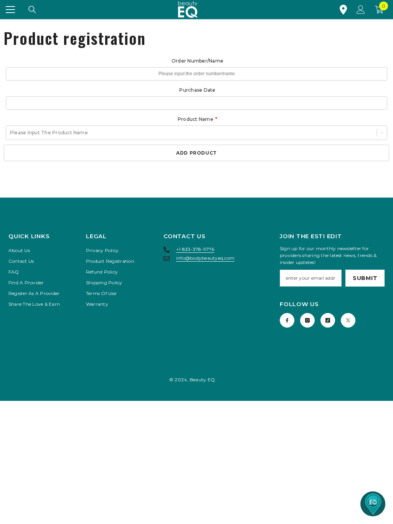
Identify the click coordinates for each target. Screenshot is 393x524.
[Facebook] (287, 320)
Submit (365, 278)
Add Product (196, 153)
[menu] (10, 9)
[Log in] (361, 9)
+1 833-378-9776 (195, 249)
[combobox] (10, 133)
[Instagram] (307, 320)
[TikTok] (327, 320)
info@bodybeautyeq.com (205, 258)
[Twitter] (348, 320)
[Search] (32, 9)
